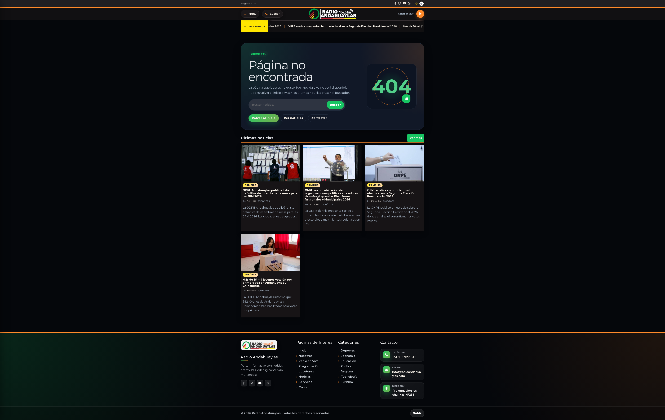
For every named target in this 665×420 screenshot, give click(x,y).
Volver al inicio (264, 118)
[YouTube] (404, 3)
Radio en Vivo (308, 361)
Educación (348, 361)
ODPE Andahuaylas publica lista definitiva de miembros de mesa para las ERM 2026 (270, 193)
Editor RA (251, 201)
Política (250, 185)
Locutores (306, 371)
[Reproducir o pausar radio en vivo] (420, 14)
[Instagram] (399, 3)
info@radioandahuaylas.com (406, 374)
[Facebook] (395, 3)
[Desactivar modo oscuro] (419, 3)
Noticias (305, 376)
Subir (417, 413)
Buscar (275, 13)
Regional (347, 371)
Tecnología (349, 376)
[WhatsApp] (409, 3)
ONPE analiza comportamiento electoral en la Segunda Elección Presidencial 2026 (391, 193)
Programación (309, 366)
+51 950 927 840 (404, 357)
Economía (348, 356)
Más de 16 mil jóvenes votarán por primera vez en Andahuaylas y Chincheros (267, 282)
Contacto (305, 387)
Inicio (303, 350)
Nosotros (305, 356)
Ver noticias (293, 118)
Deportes (348, 350)
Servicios (305, 382)
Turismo (347, 382)
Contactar (319, 118)
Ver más (416, 138)
